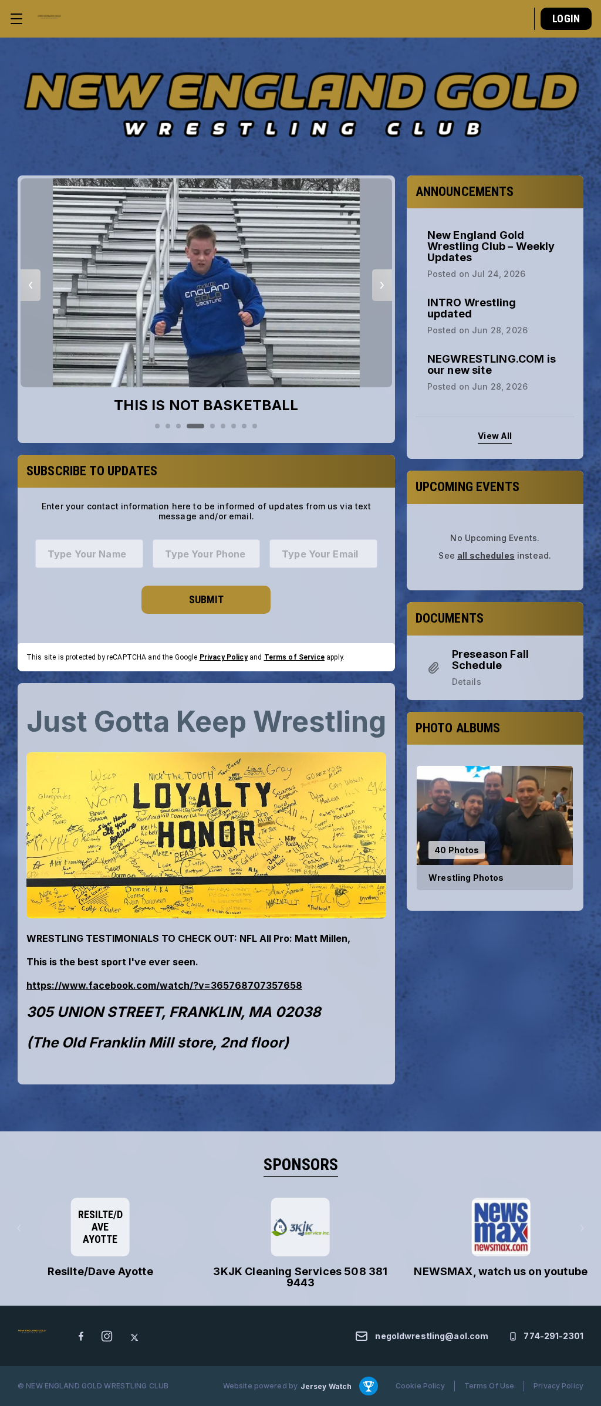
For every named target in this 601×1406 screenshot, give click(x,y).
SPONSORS (301, 1164)
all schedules (486, 555)
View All (495, 436)
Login (566, 18)
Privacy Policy (224, 657)
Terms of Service (294, 657)
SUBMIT (206, 599)
